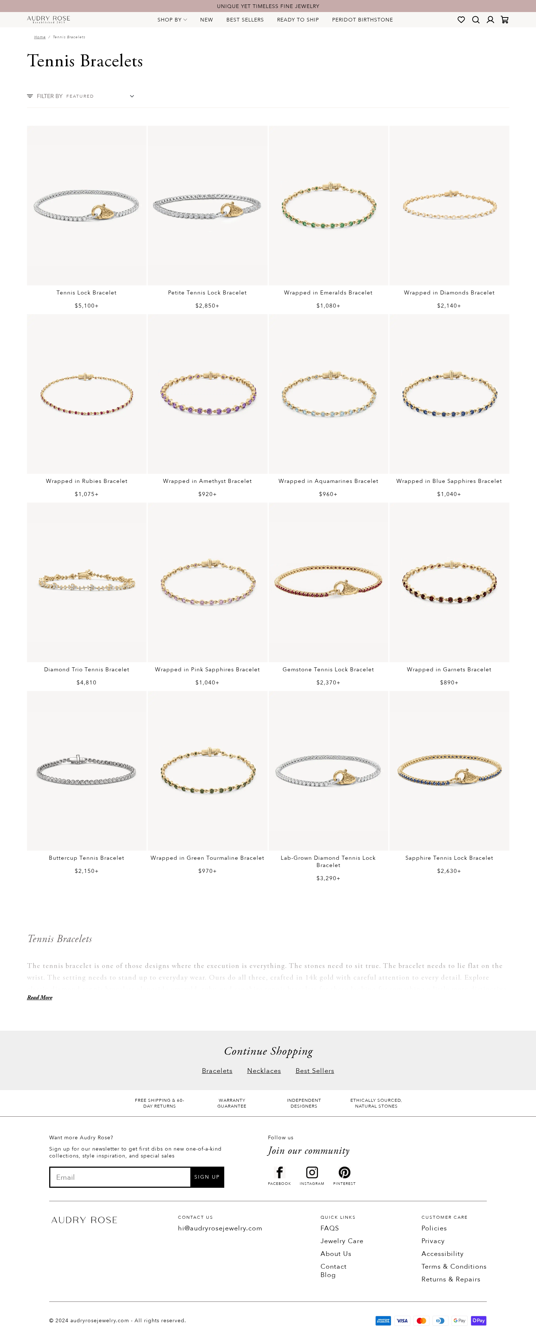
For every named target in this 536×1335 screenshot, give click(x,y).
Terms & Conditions (454, 1266)
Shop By (170, 19)
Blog (328, 1275)
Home (40, 37)
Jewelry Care (342, 1241)
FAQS (330, 1228)
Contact (334, 1266)
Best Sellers (245, 19)
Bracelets (217, 1071)
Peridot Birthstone (362, 19)
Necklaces (264, 1071)
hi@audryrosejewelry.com (220, 1228)
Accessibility (443, 1253)
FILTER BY (50, 96)
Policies (434, 1228)
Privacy (433, 1241)
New (206, 19)
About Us (336, 1253)
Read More (39, 998)
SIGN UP (207, 1177)
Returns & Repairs (451, 1279)
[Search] (475, 19)
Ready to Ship (298, 19)
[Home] (48, 19)
